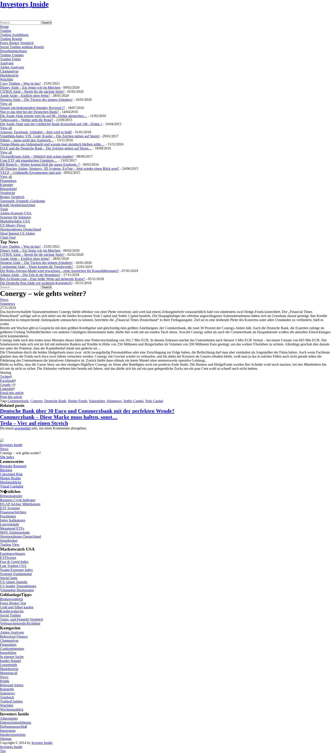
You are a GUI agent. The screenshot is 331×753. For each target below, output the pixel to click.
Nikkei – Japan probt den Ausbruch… (27, 140)
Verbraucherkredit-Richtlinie (20, 623)
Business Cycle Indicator (17, 500)
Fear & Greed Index (14, 562)
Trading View (10, 545)
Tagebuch (7, 697)
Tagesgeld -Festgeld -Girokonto (22, 201)
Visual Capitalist (11, 486)
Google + (7, 385)
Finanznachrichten (13, 512)
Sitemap (5, 739)
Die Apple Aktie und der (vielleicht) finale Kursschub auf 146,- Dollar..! (51, 124)
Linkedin (6, 389)
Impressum (8, 731)
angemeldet (22, 428)
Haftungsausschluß (13, 726)
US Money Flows (12, 225)
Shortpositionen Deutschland (20, 229)
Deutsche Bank (55, 401)
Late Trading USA (13, 566)
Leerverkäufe (9, 524)
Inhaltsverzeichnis (12, 735)
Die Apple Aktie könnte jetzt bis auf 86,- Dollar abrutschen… (43, 116)
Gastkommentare (12, 649)
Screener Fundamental (16, 574)
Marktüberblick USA (15, 221)
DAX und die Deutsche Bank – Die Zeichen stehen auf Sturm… (46, 148)
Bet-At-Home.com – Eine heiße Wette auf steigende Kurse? (42, 279)
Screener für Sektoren (15, 217)
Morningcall (8, 673)
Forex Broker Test (13, 603)
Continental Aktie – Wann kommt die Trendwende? (36, 267)
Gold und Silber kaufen (16, 607)
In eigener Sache (12, 657)
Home (4, 27)
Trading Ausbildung (14, 35)
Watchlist (6, 79)
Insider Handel (10, 661)
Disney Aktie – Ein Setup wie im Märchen (30, 87)
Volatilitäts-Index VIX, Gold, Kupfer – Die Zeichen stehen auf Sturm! (50, 136)
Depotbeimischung (13, 51)
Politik (4, 681)
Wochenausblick (11, 709)
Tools (4, 209)
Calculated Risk (11, 474)
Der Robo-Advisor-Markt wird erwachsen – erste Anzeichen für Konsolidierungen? (59, 271)
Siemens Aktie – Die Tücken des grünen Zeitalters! (36, 100)
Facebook (7, 381)
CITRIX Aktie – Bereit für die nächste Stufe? (32, 91)
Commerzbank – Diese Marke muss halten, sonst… (59, 417)
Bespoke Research (13, 466)
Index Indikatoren (12, 520)
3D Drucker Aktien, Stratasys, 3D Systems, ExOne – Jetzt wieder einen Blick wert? (59, 168)
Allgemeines (9, 718)
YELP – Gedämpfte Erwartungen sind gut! (30, 173)
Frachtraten (8, 516)
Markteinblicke (10, 482)
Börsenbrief (8, 189)
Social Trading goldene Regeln (22, 47)
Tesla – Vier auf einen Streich (34, 423)
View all (6, 104)
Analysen (7, 63)
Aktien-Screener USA (16, 213)
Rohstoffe (7, 689)
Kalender (6, 185)
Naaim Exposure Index (16, 570)
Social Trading (10, 615)
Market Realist (10, 478)
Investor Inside (42, 743)
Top (3, 751)
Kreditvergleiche (12, 611)
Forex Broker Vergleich (17, 43)
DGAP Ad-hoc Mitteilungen (20, 504)
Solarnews (7, 304)
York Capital (154, 401)
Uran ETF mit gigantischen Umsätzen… (28, 160)
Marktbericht (9, 75)
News (4, 300)
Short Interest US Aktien (17, 233)
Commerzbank (18, 401)
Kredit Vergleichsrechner (17, 205)
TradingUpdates (11, 701)
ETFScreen (8, 558)
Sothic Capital (133, 401)
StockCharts (8, 578)
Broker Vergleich (12, 197)
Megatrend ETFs (12, 528)
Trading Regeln (11, 39)
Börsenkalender (11, 496)
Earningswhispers (12, 554)
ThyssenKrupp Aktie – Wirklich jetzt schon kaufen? (37, 156)
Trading (5, 31)
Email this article (12, 393)
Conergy (36, 401)
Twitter (5, 377)
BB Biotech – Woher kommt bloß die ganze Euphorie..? (40, 164)
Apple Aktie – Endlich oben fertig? (25, 96)
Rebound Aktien (11, 685)
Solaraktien (97, 401)
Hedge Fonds (77, 401)
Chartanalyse (9, 71)
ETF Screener (10, 508)
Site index (7, 457)
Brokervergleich (11, 599)
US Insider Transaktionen (18, 586)
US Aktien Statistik (13, 582)
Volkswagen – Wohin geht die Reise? (26, 120)
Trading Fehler (10, 59)
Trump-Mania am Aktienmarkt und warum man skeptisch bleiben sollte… (52, 144)
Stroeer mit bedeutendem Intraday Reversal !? (32, 108)
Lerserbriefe (8, 665)
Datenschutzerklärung (15, 722)
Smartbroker (9, 540)
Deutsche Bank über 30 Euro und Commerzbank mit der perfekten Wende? (87, 411)
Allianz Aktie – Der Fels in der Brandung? (30, 275)
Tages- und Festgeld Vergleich (21, 619)
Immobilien (8, 653)
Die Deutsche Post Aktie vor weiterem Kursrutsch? (36, 283)
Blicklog (6, 470)
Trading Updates (12, 55)
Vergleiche (7, 193)
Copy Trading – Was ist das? (20, 83)
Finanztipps (8, 181)
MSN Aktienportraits (15, 532)
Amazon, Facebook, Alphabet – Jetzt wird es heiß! (36, 132)
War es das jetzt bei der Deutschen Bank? (29, 112)
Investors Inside (24, 4)
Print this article (11, 397)
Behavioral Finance (14, 636)
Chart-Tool (8, 237)
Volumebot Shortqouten (17, 590)
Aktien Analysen (12, 67)
